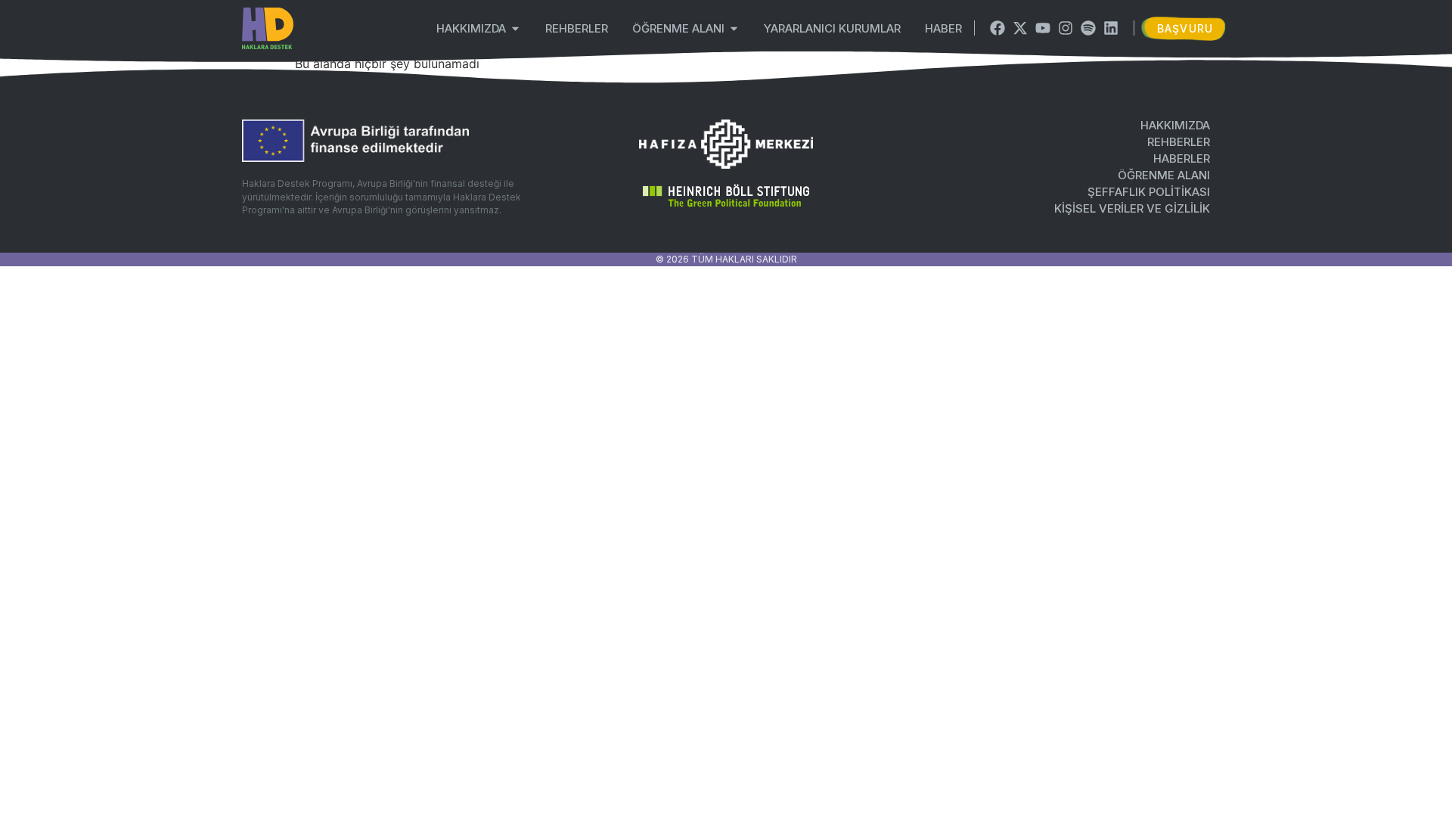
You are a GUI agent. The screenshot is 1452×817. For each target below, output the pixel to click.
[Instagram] (1065, 28)
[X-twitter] (1020, 28)
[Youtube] (1042, 28)
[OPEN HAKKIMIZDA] (515, 28)
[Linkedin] (1110, 28)
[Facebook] (997, 28)
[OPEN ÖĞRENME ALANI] (734, 28)
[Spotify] (1088, 28)
